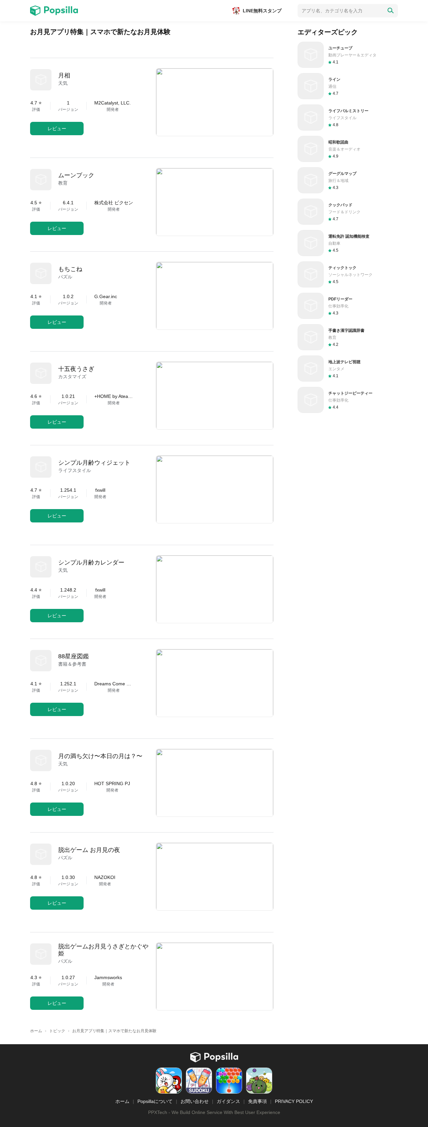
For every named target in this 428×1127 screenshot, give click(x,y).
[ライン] (348, 86)
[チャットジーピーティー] (348, 400)
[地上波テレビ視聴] (348, 369)
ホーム (122, 1101)
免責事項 (257, 1101)
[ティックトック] (348, 274)
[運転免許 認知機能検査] (348, 243)
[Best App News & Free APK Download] (54, 10)
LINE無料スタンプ (262, 10)
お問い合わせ (195, 1101)
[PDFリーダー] (348, 306)
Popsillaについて (155, 1101)
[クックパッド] (348, 212)
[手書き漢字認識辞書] (348, 337)
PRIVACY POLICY (294, 1101)
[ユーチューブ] (348, 55)
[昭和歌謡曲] (348, 149)
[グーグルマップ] (348, 180)
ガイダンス (228, 1101)
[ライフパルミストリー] (348, 117)
